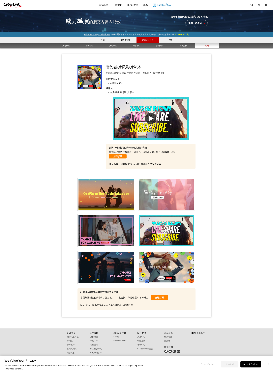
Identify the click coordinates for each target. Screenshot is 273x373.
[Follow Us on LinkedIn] (174, 352)
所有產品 (66, 45)
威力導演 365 (90, 34)
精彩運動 (136, 45)
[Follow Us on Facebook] (166, 352)
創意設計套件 (147, 40)
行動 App (94, 340)
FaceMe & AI (164, 5)
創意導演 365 (104, 34)
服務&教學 (132, 5)
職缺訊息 (71, 352)
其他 (207, 45)
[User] (258, 5)
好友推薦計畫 (96, 352)
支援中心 (141, 336)
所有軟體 (94, 336)
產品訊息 (103, 5)
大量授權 (94, 344)
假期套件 (89, 45)
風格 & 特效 (125, 40)
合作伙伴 (71, 344)
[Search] (251, 5)
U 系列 (116, 336)
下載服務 (117, 5)
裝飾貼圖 (183, 45)
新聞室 (70, 340)
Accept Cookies (250, 364)
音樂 (170, 40)
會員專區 (168, 336)
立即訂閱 (117, 156)
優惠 (145, 5)
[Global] (266, 5)
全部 (103, 40)
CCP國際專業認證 (145, 348)
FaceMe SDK (119, 340)
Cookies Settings (207, 364)
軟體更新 (141, 340)
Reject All (230, 364)
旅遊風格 (113, 45)
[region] (136, 364)
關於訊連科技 (73, 336)
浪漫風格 (160, 45)
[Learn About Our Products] (178, 352)
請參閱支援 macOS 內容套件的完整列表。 (142, 164)
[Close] (268, 364)
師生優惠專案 (96, 348)
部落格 (167, 340)
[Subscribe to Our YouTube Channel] (170, 352)
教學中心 (141, 344)
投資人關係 (72, 348)
